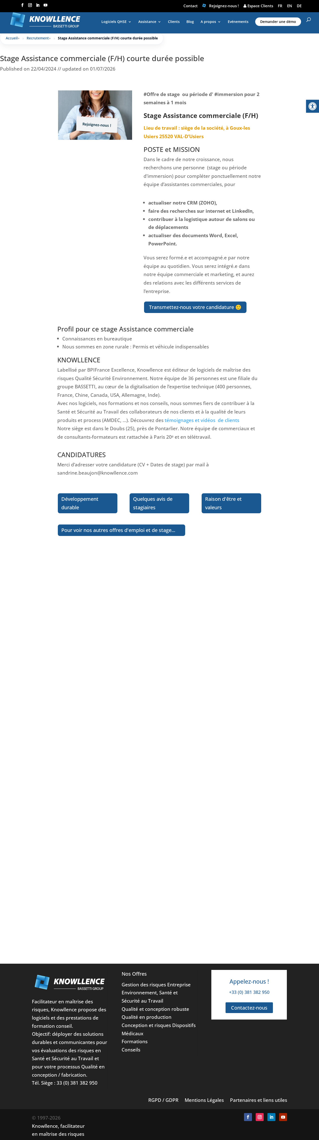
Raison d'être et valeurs (223, 503)
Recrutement (38, 38)
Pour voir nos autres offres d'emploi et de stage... (118, 530)
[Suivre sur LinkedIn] (271, 1117)
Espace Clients (259, 5)
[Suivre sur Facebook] (248, 1117)
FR (280, 5)
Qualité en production (146, 1017)
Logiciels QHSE (114, 22)
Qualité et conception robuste (155, 1009)
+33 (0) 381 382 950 (249, 992)
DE (299, 5)
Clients (174, 22)
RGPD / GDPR (163, 1100)
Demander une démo (278, 21)
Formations (135, 1041)
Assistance (147, 22)
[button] (312, 106)
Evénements (238, 22)
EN (289, 5)
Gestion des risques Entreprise (156, 984)
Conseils (131, 1049)
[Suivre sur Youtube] (283, 1117)
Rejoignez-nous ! (224, 5)
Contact (190, 5)
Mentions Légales (204, 1100)
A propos (208, 22)
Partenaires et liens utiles (258, 1100)
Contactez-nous (249, 1007)
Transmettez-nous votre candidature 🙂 (195, 307)
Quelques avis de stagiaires (152, 503)
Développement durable (79, 503)
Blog (190, 22)
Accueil (12, 38)
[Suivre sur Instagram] (260, 1117)
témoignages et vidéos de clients (201, 420)
